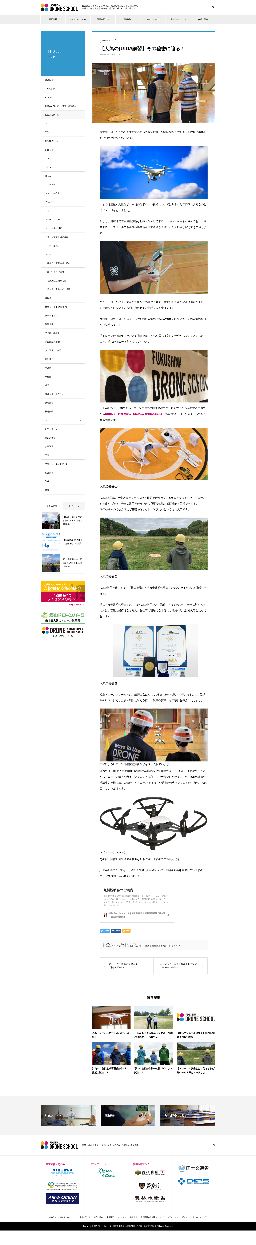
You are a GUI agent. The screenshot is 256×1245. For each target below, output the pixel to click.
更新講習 (49, 367)
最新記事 (49, 79)
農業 (47, 490)
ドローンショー (153, 19)
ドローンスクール (130, 946)
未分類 (48, 376)
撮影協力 (49, 359)
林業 (47, 385)
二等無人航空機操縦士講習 (57, 289)
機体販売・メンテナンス (116, 1217)
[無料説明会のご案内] (187, 1124)
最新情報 (53, 19)
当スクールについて (78, 19)
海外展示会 (50, 437)
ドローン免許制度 (53, 228)
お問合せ (133, 1217)
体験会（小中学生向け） (56, 306)
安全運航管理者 (156, 946)
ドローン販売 (51, 245)
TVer (47, 132)
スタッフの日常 (52, 193)
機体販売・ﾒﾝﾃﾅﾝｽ (178, 19)
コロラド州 (50, 184)
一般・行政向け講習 (54, 271)
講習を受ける (103, 19)
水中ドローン (51, 428)
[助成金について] (68, 1124)
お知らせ (49, 149)
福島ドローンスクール (172, 946)
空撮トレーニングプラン (56, 463)
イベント (49, 167)
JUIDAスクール (52, 114)
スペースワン (116, 946)
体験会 (48, 298)
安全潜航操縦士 (52, 341)
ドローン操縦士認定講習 (56, 236)
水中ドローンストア (199, 1217)
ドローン (49, 210)
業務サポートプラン (54, 394)
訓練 (47, 481)
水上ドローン (51, 420)
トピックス (74, 506)
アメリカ (49, 158)
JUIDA (108, 946)
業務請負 (49, 402)
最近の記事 (52, 506)
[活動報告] (128, 1124)
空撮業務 (49, 472)
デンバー (49, 202)
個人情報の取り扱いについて (152, 1217)
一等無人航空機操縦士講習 (57, 263)
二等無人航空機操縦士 (55, 280)
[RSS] (214, 1145)
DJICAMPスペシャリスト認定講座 (61, 106)
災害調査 (49, 446)
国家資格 (49, 324)
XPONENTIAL (51, 140)
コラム (48, 175)
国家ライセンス (52, 315)
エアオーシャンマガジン (177, 1217)
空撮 (47, 455)
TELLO (48, 123)
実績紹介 (128, 19)
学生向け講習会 (52, 332)
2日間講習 (50, 88)
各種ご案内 (203, 19)
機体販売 (49, 411)
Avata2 (48, 97)
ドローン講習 (143, 946)
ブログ (48, 254)
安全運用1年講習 (53, 350)
